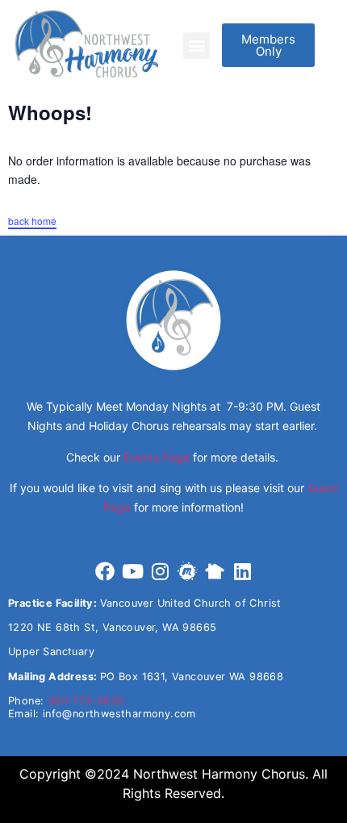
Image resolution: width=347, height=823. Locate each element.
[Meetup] (187, 571)
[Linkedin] (242, 571)
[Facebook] (105, 571)
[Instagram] (159, 571)
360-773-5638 (86, 701)
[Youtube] (132, 571)
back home (32, 221)
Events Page (156, 457)
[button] (196, 45)
